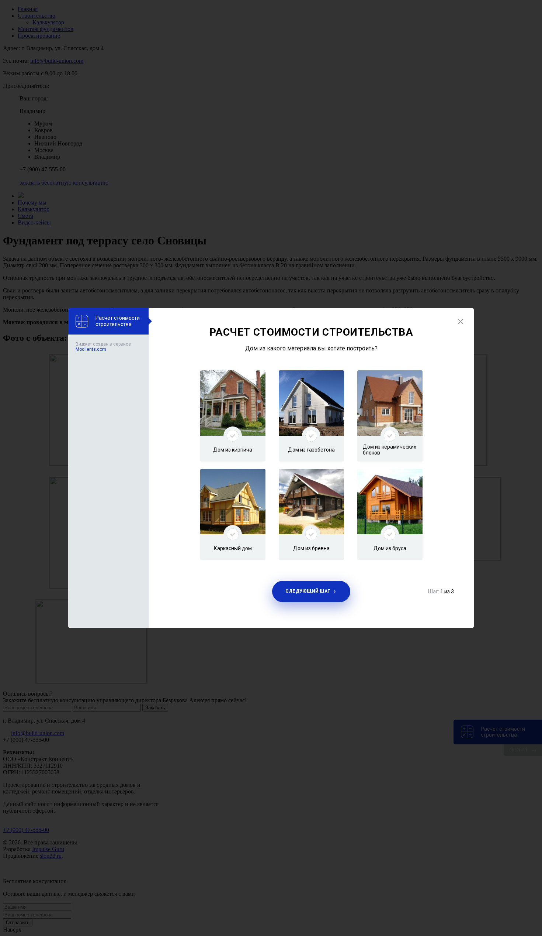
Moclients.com (91, 349)
